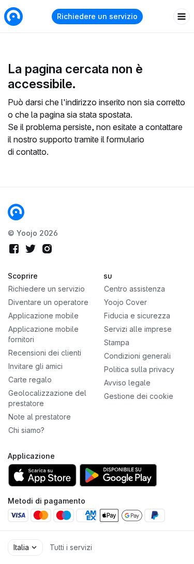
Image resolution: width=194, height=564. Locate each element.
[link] (16, 212)
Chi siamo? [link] (26, 430)
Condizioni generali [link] (137, 355)
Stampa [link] (116, 342)
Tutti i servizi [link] (71, 547)
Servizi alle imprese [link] (138, 329)
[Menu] (181, 16)
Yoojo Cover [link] (125, 302)
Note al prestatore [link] (39, 416)
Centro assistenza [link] (134, 288)
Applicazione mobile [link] (43, 315)
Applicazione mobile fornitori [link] (43, 334)
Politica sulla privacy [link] (139, 369)
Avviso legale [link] (127, 382)
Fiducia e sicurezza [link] (137, 315)
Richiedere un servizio (97, 16)
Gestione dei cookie (138, 396)
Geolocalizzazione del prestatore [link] (47, 398)
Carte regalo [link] (30, 379)
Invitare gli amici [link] (35, 366)
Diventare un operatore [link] (48, 302)
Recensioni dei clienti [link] (44, 352)
